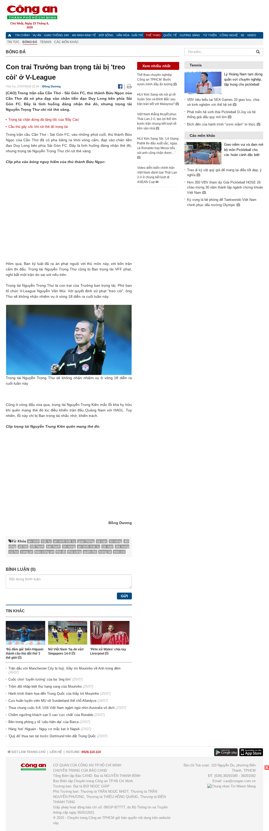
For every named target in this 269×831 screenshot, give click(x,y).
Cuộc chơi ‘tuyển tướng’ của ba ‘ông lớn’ (39, 679)
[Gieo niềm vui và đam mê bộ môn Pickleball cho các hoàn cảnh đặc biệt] (202, 153)
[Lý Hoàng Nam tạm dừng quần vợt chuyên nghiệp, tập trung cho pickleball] (202, 83)
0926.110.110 (91, 752)
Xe (242, 35)
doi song (122, 546)
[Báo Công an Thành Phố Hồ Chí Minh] (9, 35)
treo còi (119, 552)
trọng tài (105, 552)
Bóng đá (29, 42)
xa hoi (13, 552)
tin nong (69, 546)
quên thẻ (90, 552)
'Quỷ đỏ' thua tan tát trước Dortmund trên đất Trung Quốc (52, 736)
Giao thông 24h (56, 35)
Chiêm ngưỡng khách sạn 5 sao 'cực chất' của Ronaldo (50, 715)
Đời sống (106, 35)
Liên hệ (56, 752)
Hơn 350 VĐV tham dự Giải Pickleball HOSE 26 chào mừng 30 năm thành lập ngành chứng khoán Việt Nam (225, 187)
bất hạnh (37, 546)
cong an (27, 552)
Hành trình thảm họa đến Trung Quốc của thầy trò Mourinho (53, 694)
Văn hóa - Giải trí (129, 35)
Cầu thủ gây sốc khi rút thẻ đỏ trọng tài (38, 127)
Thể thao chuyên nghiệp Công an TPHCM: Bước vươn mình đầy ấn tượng (155, 79)
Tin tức (13, 42)
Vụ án (37, 35)
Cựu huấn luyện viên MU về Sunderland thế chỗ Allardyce (52, 701)
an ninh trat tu (89, 546)
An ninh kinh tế (84, 35)
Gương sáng (190, 35)
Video (251, 35)
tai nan (107, 546)
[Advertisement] (229, 798)
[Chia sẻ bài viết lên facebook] (121, 86)
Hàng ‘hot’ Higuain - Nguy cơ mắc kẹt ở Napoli (44, 729)
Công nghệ (229, 35)
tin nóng (116, 541)
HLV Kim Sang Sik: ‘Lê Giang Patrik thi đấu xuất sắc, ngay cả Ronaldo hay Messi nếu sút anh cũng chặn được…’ (158, 146)
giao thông (86, 541)
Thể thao (153, 35)
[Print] (129, 86)
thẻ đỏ (61, 552)
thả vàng (74, 552)
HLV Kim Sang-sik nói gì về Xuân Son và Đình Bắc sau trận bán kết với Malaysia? (156, 99)
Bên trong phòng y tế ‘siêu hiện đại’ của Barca (43, 722)
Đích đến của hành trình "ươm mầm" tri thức (222, 124)
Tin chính (22, 35)
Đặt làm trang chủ (28, 752)
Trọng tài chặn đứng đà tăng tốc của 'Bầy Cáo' (43, 120)
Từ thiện (210, 35)
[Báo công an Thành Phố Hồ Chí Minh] (32, 12)
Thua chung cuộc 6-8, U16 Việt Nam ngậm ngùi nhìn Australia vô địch (61, 708)
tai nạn (102, 541)
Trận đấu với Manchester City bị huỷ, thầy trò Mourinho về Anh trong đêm (64, 668)
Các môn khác (66, 42)
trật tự (46, 541)
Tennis (45, 42)
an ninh (33, 541)
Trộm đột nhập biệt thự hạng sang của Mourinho (45, 686)
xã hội (23, 546)
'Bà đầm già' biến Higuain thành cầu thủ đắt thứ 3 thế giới (24, 653)
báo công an (44, 552)
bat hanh (53, 546)
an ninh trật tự (65, 541)
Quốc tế (170, 35)
